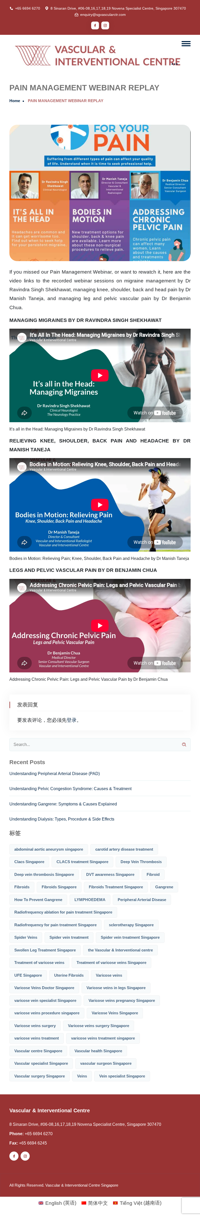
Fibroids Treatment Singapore (116, 887)
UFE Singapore (28, 975)
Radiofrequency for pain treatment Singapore (55, 925)
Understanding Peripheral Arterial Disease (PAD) (54, 773)
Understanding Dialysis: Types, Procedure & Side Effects (61, 819)
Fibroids (21, 887)
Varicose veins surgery (35, 1025)
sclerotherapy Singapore (131, 925)
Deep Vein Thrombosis (141, 861)
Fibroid (153, 874)
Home (14, 100)
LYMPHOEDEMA (89, 899)
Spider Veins (25, 937)
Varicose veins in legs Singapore (116, 987)
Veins (82, 1076)
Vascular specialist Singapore (41, 1063)
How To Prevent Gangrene (38, 899)
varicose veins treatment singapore (103, 1038)
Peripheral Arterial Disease (142, 899)
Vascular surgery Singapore (39, 1076)
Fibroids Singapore (59, 887)
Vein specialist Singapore (122, 1076)
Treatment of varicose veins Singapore (111, 962)
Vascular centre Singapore (38, 1051)
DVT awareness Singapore (110, 874)
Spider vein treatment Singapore (130, 937)
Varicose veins (109, 975)
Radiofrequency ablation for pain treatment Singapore (63, 912)
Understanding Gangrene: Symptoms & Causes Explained (63, 804)
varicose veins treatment (36, 1038)
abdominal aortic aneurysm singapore (48, 849)
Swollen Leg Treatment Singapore (45, 950)
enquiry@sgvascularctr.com (103, 14)
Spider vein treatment (69, 937)
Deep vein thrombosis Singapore (44, 874)
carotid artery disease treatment (124, 849)
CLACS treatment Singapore (82, 861)
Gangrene (164, 887)
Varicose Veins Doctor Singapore (44, 987)
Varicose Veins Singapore (115, 1013)
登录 (72, 720)
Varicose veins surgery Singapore (98, 1025)
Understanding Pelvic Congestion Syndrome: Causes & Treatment (70, 788)
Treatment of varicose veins (39, 962)
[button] (184, 1201)
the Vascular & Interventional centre (120, 950)
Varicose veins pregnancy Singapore (122, 1000)
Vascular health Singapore (98, 1051)
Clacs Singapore (29, 861)
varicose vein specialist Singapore (45, 1000)
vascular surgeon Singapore (106, 1063)
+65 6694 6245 (33, 1143)
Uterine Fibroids (69, 975)
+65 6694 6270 (27, 8)
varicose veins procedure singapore (46, 1013)
